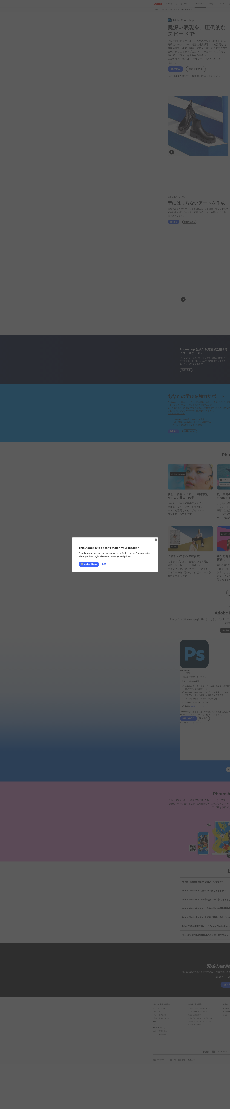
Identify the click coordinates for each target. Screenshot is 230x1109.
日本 (104, 564)
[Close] (156, 539)
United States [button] (90, 564)
